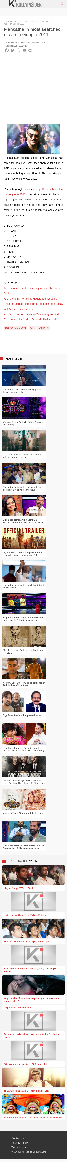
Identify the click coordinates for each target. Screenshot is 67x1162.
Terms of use (18, 1147)
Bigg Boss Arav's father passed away (22, 715)
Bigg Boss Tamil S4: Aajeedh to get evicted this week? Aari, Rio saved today (23, 749)
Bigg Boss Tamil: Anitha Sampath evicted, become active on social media (23, 521)
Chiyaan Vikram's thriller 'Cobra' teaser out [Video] (23, 423)
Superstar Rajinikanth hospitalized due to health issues (24, 586)
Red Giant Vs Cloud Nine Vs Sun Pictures (25, 915)
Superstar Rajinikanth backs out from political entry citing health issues (22, 488)
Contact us (17, 1138)
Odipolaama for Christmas (17, 1007)
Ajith (32, 328)
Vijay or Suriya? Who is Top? (18, 888)
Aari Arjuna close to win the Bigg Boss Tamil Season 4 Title (22, 390)
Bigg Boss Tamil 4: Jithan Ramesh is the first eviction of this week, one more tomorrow (23, 848)
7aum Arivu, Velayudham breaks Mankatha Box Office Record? (31, 1035)
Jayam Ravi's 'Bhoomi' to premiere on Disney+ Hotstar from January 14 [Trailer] (22, 555)
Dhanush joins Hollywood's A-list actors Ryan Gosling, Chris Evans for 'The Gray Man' (24, 783)
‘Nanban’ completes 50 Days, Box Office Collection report (33, 1117)
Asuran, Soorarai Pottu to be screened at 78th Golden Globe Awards (24, 684)
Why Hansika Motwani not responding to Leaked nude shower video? (31, 999)
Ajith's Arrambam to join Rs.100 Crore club (25, 1064)
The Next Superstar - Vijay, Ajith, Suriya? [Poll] (27, 941)
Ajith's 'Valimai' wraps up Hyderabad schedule (30, 298)
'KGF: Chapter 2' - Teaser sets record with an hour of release (22, 455)
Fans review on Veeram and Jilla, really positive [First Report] (31, 970)
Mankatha (43, 328)
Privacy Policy (19, 1142)
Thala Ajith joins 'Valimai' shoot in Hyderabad (30, 319)
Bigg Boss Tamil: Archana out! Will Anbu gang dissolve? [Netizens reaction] (23, 618)
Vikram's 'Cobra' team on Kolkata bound (23, 813)
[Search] (62, 4)
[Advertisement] (33, 90)
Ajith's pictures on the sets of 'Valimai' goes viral (31, 314)
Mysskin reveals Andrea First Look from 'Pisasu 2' (23, 651)
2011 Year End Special (15, 328)
